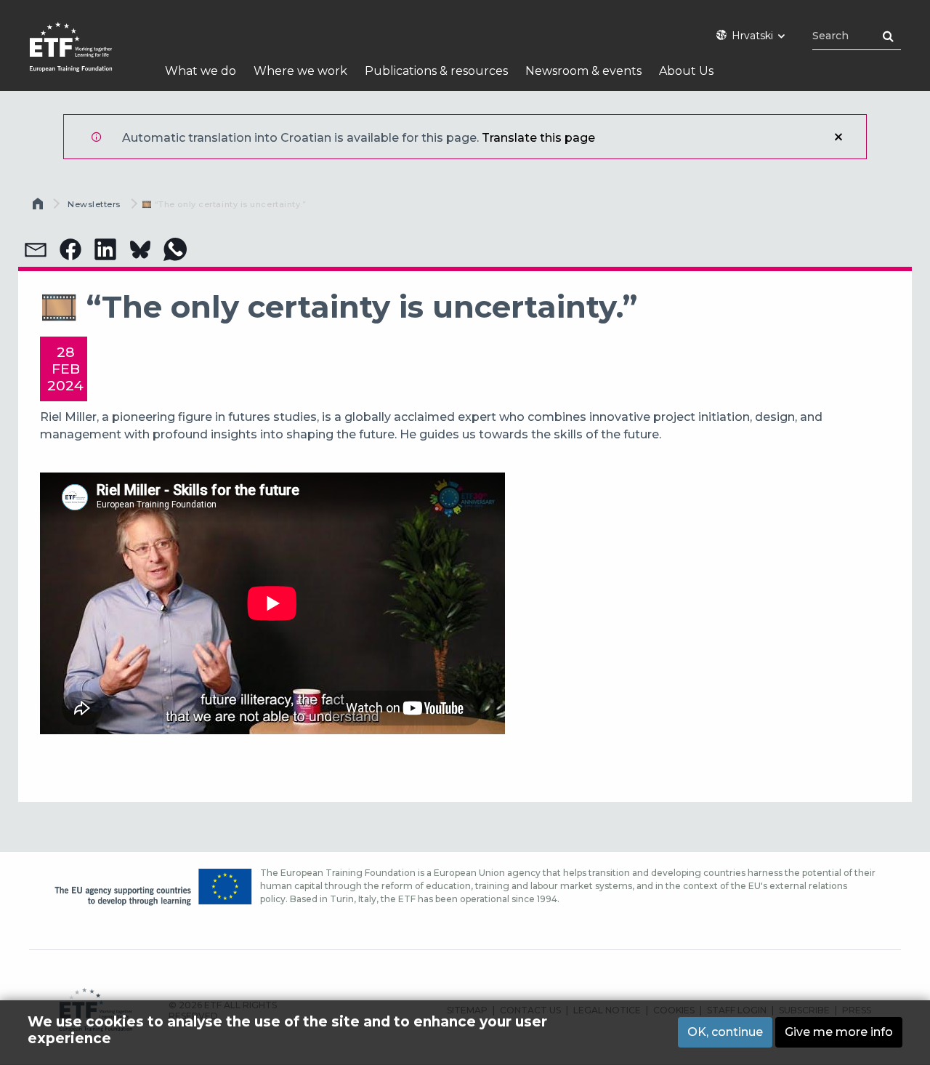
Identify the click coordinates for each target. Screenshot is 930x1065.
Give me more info (839, 1032)
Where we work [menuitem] (300, 71)
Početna (39, 207)
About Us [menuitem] (686, 71)
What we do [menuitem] (200, 71)
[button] (35, 249)
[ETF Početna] (85, 56)
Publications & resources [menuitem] (436, 71)
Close (838, 136)
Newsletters (94, 204)
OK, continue (725, 1032)
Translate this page (538, 138)
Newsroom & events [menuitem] (583, 71)
